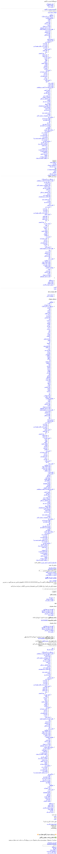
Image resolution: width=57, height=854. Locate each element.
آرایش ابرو (47, 42)
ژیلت (49, 348)
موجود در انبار (50, 296)
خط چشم (45, 50)
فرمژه (48, 103)
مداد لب (46, 78)
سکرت (48, 353)
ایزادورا (48, 320)
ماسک (46, 155)
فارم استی (47, 361)
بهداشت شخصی (49, 17)
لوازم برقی (50, 83)
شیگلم (48, 358)
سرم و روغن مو (46, 124)
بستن (55, 288)
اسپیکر (48, 475)
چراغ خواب (47, 477)
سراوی (48, 351)
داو (49, 341)
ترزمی (48, 333)
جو (49, 337)
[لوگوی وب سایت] (50, 9)
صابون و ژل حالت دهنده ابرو (41, 46)
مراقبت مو (50, 117)
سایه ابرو (45, 44)
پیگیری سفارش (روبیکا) (47, 612)
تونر (47, 146)
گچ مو (49, 127)
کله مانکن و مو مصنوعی (44, 105)
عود (49, 36)
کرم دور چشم (44, 154)
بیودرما (48, 326)
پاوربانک (48, 476)
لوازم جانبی (50, 86)
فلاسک (48, 485)
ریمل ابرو (45, 43)
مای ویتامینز (47, 387)
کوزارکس (48, 378)
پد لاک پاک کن (47, 93)
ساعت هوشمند (46, 483)
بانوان (49, 20)
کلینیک (48, 375)
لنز (49, 111)
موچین (48, 114)
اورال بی (48, 314)
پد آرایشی (48, 91)
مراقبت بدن (47, 131)
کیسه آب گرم (47, 107)
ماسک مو (48, 128)
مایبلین (48, 388)
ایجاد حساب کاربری (51, 824)
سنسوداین (47, 354)
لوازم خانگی (47, 266)
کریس (48, 370)
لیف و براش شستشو (45, 27)
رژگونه (46, 61)
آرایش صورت (47, 57)
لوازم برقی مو (46, 264)
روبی (49, 344)
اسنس (48, 312)
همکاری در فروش (49, 613)
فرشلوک (48, 363)
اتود (49, 309)
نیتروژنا (48, 391)
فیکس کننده (45, 63)
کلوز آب (48, 373)
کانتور (46, 64)
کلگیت (48, 371)
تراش (49, 94)
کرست (48, 368)
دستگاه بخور (47, 480)
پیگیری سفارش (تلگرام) (47, 610)
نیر (49, 392)
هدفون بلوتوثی (46, 487)
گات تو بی (48, 380)
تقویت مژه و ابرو (46, 118)
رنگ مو (48, 122)
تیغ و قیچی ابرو (46, 95)
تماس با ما (50, 615)
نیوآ (49, 394)
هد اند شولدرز (47, 395)
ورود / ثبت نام (50, 812)
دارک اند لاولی (47, 339)
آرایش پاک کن (44, 142)
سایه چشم (45, 54)
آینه (49, 88)
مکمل (49, 390)
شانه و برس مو (46, 101)
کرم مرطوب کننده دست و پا (41, 138)
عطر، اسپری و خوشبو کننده (46, 29)
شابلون (48, 100)
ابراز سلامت (47, 260)
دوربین (48, 482)
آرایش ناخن (47, 80)
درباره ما (51, 597)
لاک (47, 81)
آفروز (55, 287)
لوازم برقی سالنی (46, 263)
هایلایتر (46, 69)
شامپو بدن (45, 137)
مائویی (48, 385)
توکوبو (49, 334)
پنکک (46, 60)
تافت (49, 331)
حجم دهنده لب (44, 76)
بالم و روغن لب (44, 71)
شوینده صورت (44, 151)
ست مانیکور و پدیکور (45, 98)
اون (49, 319)
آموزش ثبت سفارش (48, 609)
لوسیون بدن (45, 139)
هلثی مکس (47, 397)
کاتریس (48, 365)
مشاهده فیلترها (52, 567)
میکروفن (48, 486)
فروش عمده (50, 39)
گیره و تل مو (47, 110)
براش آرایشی (47, 90)
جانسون (48, 336)
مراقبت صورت (46, 141)
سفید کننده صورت (43, 149)
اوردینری (48, 316)
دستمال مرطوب (46, 97)
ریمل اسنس (42, 53)
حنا (49, 121)
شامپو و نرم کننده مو (45, 125)
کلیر (49, 374)
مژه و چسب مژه (46, 112)
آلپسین (48, 307)
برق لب (46, 73)
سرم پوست (45, 148)
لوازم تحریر (50, 84)
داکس (49, 340)
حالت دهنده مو (46, 120)
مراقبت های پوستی (48, 129)
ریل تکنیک (48, 347)
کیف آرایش (47, 108)
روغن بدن (45, 134)
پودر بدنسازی (47, 305)
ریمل (46, 52)
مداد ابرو (45, 47)
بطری (49, 303)
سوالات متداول (49, 599)
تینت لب (45, 74)
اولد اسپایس (47, 317)
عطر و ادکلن (47, 35)
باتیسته (48, 323)
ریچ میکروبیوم (47, 346)
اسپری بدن (47, 30)
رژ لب (46, 77)
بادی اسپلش (47, 32)
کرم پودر (45, 67)
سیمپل (48, 357)
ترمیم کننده (45, 145)
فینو (49, 364)
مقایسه (51, 810)
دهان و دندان (47, 23)
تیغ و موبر (48, 22)
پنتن (49, 330)
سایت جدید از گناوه (50, 578)
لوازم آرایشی (50, 40)
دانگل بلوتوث (47, 479)
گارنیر (49, 381)
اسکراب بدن (44, 132)
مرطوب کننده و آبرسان (42, 158)
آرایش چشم (47, 49)
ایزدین (49, 322)
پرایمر (46, 59)
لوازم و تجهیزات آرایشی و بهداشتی (45, 87)
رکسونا (48, 343)
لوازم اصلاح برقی (46, 262)
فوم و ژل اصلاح (46, 26)
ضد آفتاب (45, 152)
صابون (48, 25)
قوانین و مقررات (49, 600)
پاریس (48, 327)
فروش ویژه (50, 294)
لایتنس (48, 382)
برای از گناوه (45, 641)
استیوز (48, 310)
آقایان (49, 19)
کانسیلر (46, 66)
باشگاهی (51, 15)
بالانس (48, 324)
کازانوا (48, 367)
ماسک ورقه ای (44, 156)
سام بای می (47, 350)
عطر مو (48, 33)
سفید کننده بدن (44, 135)
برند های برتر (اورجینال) (47, 16)
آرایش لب (48, 70)
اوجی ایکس (47, 313)
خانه (55, 562)
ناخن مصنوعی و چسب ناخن (43, 115)
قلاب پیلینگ (47, 104)
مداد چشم (45, 56)
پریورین (48, 329)
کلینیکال (48, 377)
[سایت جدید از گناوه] (51, 572)
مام (49, 37)
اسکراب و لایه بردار (43, 144)
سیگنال (48, 356)
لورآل (49, 384)
